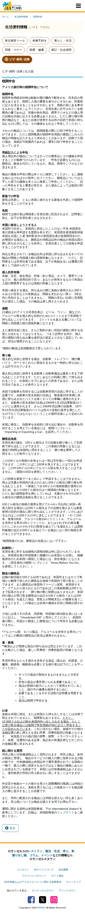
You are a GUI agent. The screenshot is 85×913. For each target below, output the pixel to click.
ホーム (5, 16)
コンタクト (23, 869)
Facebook (31, 899)
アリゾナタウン (67, 890)
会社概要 (63, 869)
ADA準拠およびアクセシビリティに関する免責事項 (32, 881)
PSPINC (41, 907)
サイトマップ (73, 881)
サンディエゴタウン (43, 890)
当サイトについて (44, 869)
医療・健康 (37, 49)
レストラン (35, 851)
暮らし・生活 (63, 40)
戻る (12, 828)
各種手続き (39, 40)
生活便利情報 (21, 16)
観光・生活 (52, 851)
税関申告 (37, 16)
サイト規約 (57, 875)
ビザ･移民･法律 (19, 59)
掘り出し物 (19, 855)
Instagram (54, 899)
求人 (65, 851)
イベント (47, 855)
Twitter (42, 899)
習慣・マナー (13, 49)
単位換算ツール (15, 40)
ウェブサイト (65, 812)
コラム (34, 855)
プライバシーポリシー (34, 875)
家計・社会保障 (61, 49)
